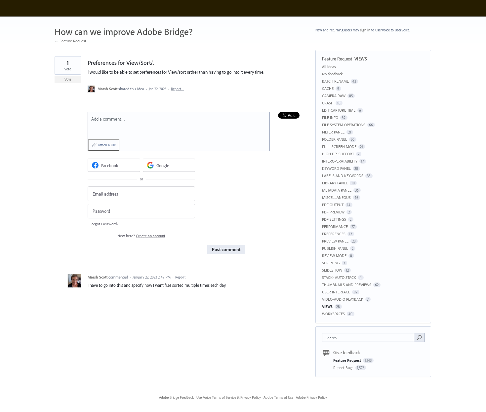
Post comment (226, 249)
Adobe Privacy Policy (311, 397)
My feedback (332, 73)
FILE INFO (330, 117)
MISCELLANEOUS (336, 197)
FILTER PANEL (333, 132)
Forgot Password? (104, 223)
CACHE (328, 88)
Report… (177, 89)
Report (180, 277)
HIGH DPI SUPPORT (338, 153)
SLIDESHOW (332, 270)
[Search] (419, 337)
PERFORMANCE (335, 226)
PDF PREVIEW (333, 211)
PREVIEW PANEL (335, 241)
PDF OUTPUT (333, 204)
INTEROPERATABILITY (339, 161)
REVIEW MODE (334, 255)
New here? (141, 235)
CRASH (328, 102)
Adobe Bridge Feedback (176, 397)
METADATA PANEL (336, 190)
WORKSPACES (333, 313)
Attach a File (107, 145)
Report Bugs (343, 367)
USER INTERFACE (336, 291)
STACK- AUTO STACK (339, 277)
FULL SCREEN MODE (339, 146)
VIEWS (360, 59)
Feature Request (337, 59)
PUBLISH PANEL (335, 248)
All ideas (329, 66)
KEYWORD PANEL (336, 168)
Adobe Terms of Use (278, 397)
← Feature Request (70, 40)
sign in (365, 30)
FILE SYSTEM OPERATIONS (343, 124)
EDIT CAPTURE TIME (338, 110)
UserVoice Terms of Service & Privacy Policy (228, 397)
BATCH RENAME (335, 81)
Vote (67, 79)
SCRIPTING (331, 262)
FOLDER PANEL (334, 139)
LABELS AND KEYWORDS (342, 175)
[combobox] (369, 337)
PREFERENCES (333, 233)
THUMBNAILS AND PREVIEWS (346, 284)
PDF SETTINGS (334, 219)
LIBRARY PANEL (335, 182)
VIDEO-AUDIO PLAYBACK (342, 299)
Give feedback (346, 353)
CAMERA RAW (333, 95)
